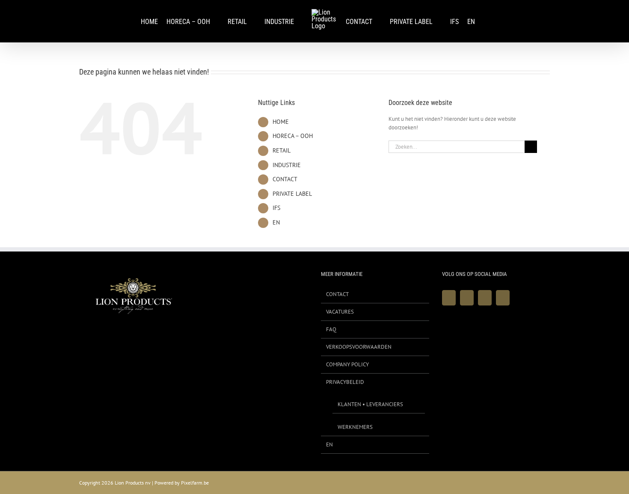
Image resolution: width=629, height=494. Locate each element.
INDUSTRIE (287, 165)
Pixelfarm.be (195, 482)
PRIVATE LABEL (292, 194)
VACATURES (340, 311)
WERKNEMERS (355, 427)
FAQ (331, 329)
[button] (490, 21)
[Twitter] (467, 297)
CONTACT (285, 179)
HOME (281, 122)
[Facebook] (449, 297)
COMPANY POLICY (347, 364)
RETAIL (282, 150)
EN (276, 222)
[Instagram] (485, 297)
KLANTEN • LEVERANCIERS (370, 404)
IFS (276, 208)
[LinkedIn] (503, 297)
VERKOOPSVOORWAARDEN (359, 346)
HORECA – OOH (293, 136)
